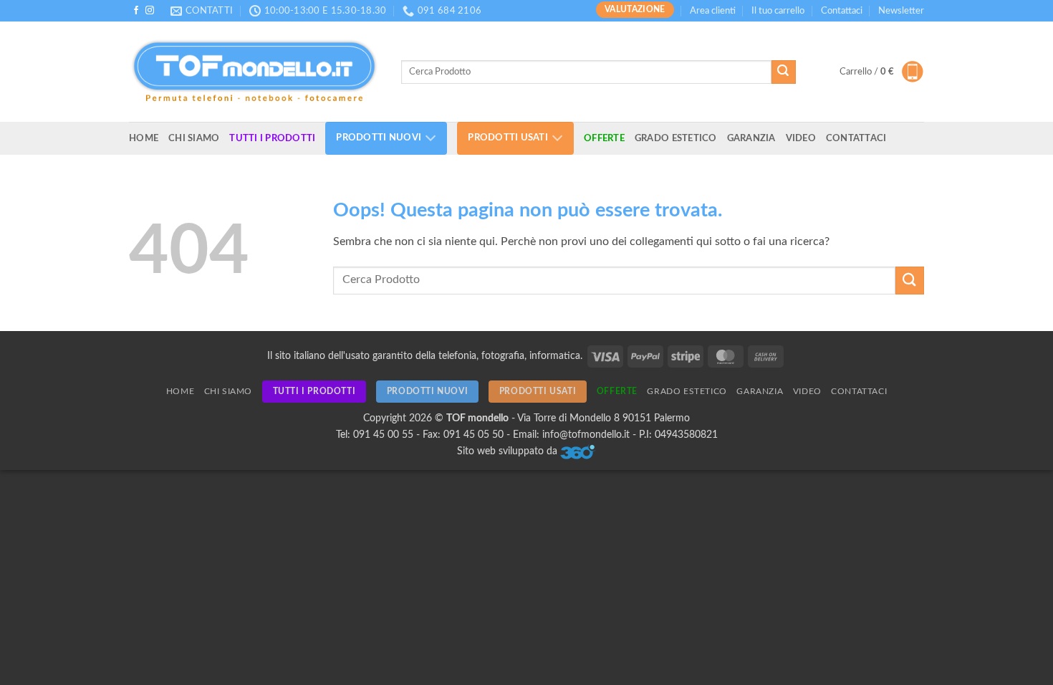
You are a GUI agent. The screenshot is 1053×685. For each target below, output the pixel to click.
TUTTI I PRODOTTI (272, 138)
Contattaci (841, 10)
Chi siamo (193, 138)
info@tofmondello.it (586, 434)
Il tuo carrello (777, 10)
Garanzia (751, 138)
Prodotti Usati (508, 138)
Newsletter (901, 10)
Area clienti (713, 10)
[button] (882, 71)
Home (143, 138)
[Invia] (783, 72)
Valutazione (635, 9)
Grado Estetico (676, 138)
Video (801, 138)
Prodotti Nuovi (378, 138)
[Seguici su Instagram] (149, 11)
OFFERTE (604, 138)
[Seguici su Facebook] (136, 11)
